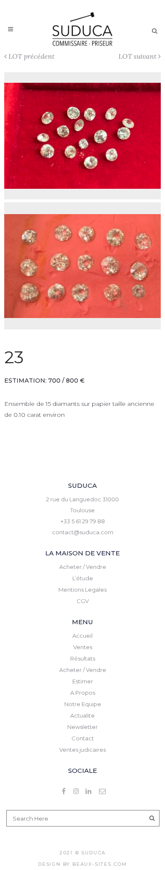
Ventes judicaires (82, 749)
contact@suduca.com (82, 532)
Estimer (82, 681)
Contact (83, 738)
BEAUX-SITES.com (99, 864)
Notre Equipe (82, 704)
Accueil (82, 635)
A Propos (82, 692)
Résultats (82, 658)
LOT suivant (137, 56)
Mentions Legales (82, 589)
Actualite (82, 715)
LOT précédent (31, 56)
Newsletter (82, 726)
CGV (83, 601)
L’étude (82, 578)
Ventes (82, 647)
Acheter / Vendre (82, 566)
